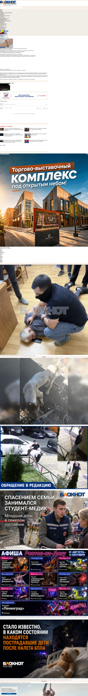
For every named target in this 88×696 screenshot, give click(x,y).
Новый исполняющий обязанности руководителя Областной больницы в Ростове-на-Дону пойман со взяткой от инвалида (17, 355)
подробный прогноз (3, 248)
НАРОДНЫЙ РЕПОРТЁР (4, 18)
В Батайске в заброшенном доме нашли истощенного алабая (11, 425)
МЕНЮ (1, 9)
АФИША (1, 11)
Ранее (10, 107)
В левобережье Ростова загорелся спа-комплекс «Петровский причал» (31, 616)
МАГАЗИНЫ (6, 35)
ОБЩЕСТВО (2, 21)
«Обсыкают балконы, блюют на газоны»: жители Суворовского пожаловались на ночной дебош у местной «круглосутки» (19, 489)
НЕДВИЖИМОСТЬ (3, 19)
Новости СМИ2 (2, 145)
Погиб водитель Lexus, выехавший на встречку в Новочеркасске (39, 617)
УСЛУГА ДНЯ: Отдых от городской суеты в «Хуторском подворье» (12, 51)
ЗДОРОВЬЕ (2, 13)
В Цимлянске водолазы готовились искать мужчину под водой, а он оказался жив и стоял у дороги (16, 682)
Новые (1, 107)
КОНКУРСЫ (2, 14)
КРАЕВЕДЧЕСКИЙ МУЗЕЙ (5, 15)
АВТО (1, 10)
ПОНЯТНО (9, 693)
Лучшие (5, 107)
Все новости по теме (4, 49)
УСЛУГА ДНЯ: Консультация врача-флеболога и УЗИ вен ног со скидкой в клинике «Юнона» (17, 50)
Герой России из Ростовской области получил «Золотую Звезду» (52, 616)
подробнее (9, 248)
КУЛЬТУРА (2, 16)
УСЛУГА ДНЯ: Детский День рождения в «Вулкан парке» (10, 52)
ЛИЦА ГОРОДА (3, 17)
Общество (2, 69)
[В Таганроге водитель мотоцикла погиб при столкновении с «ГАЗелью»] (24, 87)
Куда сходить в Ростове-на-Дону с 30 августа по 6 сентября (10, 616)
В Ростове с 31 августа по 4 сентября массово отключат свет (75, 616)
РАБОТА (6, 31)
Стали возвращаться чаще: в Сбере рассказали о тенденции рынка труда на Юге (62, 617)
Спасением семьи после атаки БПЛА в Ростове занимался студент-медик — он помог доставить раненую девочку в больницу (20, 549)
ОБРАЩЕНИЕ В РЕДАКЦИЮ (5, 20)
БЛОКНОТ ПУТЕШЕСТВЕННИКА (6, 12)
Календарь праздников (4, 37)
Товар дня (2, 38)
